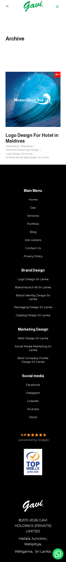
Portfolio (33, 224)
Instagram (33, 393)
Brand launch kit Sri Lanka (33, 287)
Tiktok (33, 417)
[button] (57, 553)
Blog (33, 232)
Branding (26, 146)
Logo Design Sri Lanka (19, 153)
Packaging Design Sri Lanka (33, 307)
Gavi (33, 207)
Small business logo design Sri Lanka (27, 157)
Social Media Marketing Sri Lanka (33, 348)
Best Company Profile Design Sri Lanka (33, 360)
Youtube (33, 409)
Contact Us (33, 248)
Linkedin (33, 401)
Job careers (33, 240)
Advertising (12, 146)
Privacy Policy (33, 256)
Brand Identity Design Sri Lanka (33, 297)
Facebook (33, 385)
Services (33, 215)
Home (33, 199)
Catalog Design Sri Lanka (33, 315)
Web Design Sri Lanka (33, 338)
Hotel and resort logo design (22, 149)
